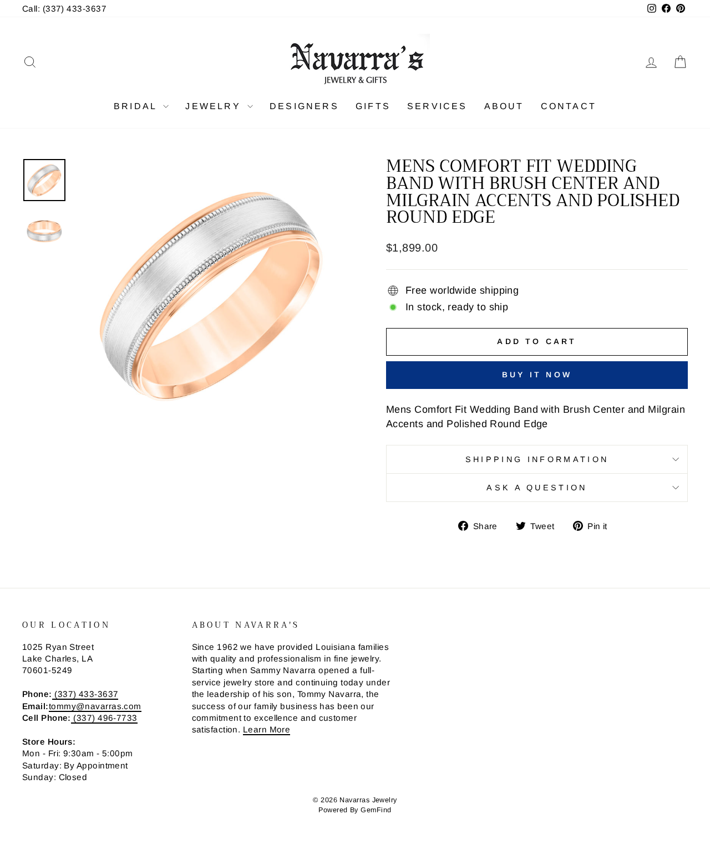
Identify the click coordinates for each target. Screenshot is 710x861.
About (504, 106)
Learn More (267, 729)
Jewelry (215, 106)
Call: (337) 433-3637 (64, 8)
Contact (568, 106)
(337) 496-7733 (104, 717)
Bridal (137, 106)
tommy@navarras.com (95, 706)
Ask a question (536, 487)
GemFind (376, 810)
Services (437, 106)
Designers (304, 106)
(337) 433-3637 (85, 694)
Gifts (373, 106)
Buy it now (537, 374)
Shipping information (536, 459)
